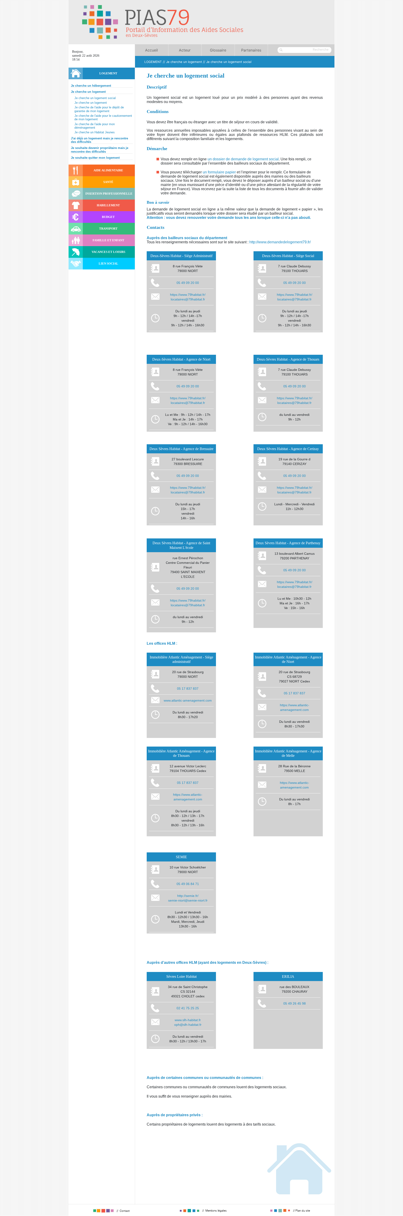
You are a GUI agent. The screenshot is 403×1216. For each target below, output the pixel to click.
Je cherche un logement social (228, 62)
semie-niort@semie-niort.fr (188, 900)
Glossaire (218, 50)
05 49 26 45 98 (294, 1003)
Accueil (151, 50)
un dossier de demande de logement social (243, 159)
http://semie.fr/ (187, 896)
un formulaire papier (219, 172)
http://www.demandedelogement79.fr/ (280, 242)
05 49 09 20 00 (188, 283)
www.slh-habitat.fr (188, 1020)
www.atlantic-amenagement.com (188, 700)
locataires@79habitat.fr (188, 299)
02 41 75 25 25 (188, 1008)
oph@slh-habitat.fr (188, 1025)
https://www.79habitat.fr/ (187, 294)
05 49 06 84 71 (188, 884)
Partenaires (251, 50)
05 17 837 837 (187, 688)
